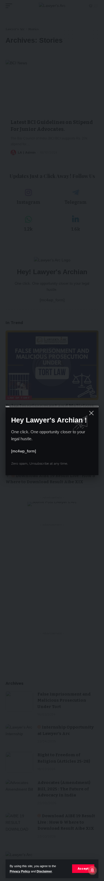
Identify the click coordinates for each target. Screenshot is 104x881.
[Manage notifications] (92, 870)
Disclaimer (44, 871)
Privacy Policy (20, 871)
